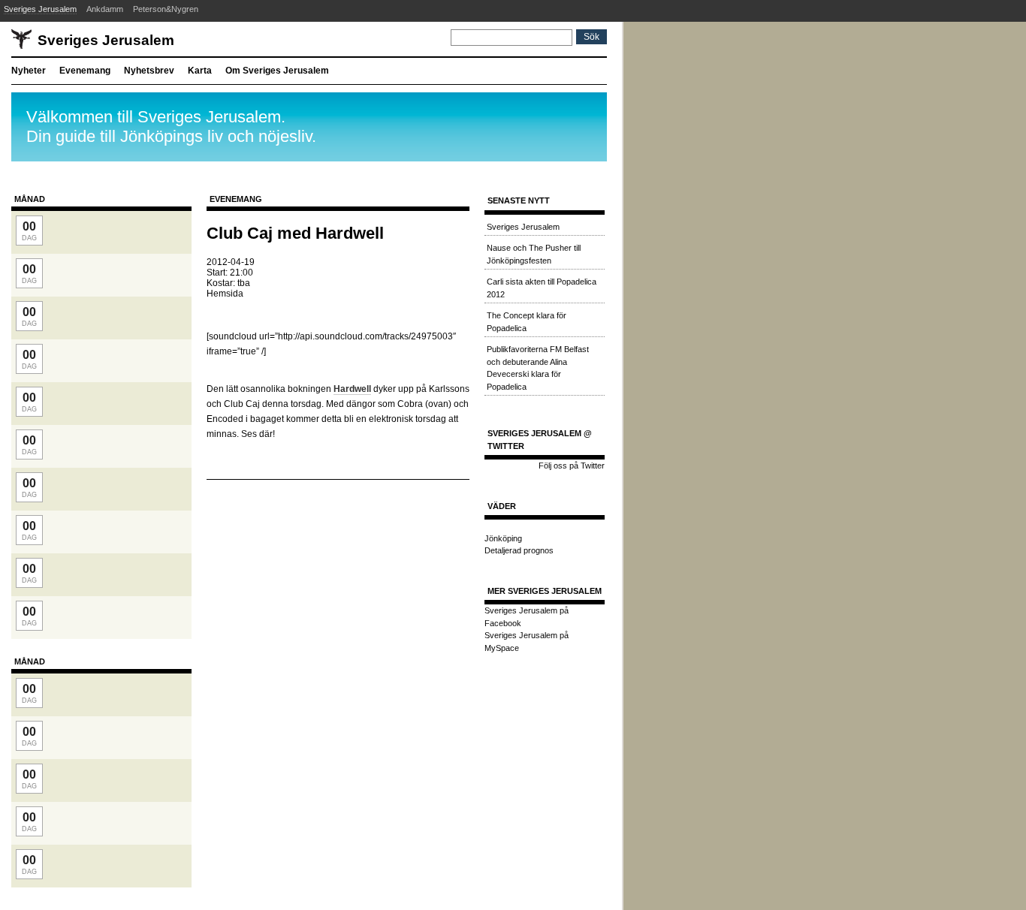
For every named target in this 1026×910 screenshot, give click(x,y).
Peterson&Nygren (165, 9)
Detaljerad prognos (519, 550)
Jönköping (503, 538)
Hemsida (225, 293)
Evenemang (84, 70)
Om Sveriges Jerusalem (277, 70)
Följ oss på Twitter (572, 465)
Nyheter (28, 70)
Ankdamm (104, 9)
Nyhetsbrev (149, 70)
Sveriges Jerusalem (40, 9)
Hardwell (352, 389)
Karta (200, 70)
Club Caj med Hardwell (295, 233)
